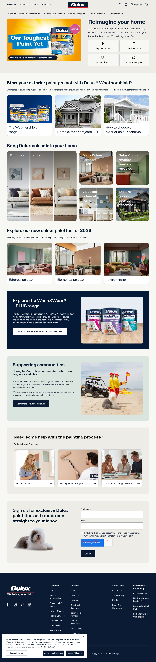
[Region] (126, 4)
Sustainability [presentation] (56, 620)
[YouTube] (29, 604)
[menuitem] (12, 14)
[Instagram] (15, 604)
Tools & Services (57, 616)
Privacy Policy (127, 536)
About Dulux (118, 585)
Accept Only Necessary (53, 653)
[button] (33, 57)
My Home (11, 4)
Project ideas (103, 62)
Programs (74, 600)
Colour (53, 590)
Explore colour (103, 48)
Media (115, 600)
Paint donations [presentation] (140, 593)
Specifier (24, 4)
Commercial (46, 4)
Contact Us (55, 625)
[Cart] (146, 4)
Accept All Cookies (75, 653)
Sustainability (76, 628)
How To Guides (56, 611)
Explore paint (134, 48)
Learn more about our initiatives (31, 404)
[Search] (120, 4)
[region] (44, 646)
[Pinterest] (22, 604)
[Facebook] (7, 604)
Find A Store (55, 630)
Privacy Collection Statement (105, 536)
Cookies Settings (16, 653)
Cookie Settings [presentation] (112, 654)
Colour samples (134, 62)
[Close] (83, 636)
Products (74, 595)
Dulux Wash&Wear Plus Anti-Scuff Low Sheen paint (40, 331)
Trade (34, 4)
